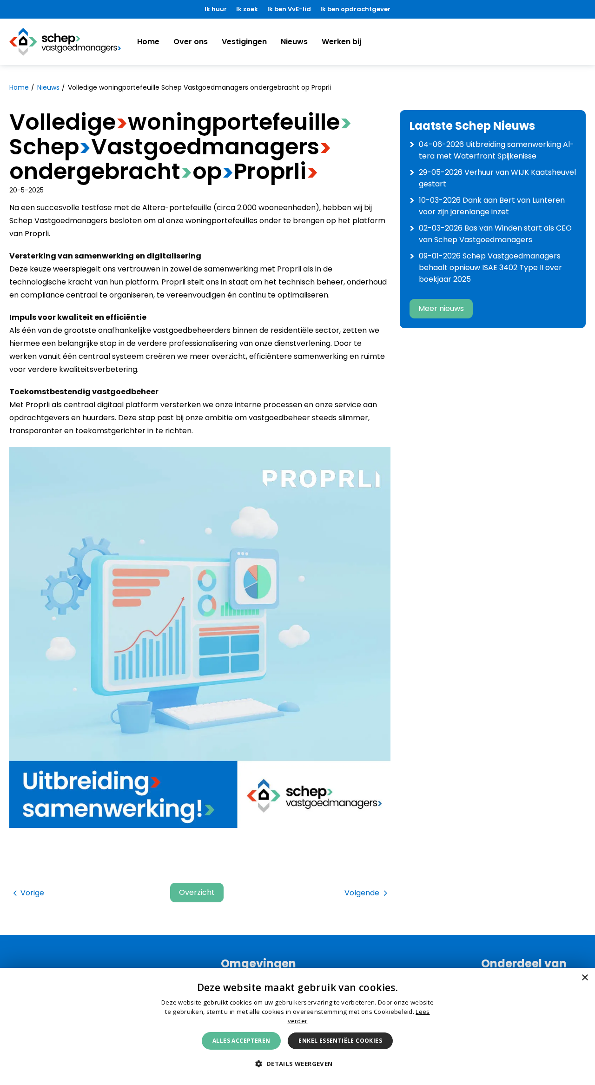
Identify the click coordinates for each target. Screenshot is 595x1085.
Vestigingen (244, 41)
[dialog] (297, 1026)
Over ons (190, 41)
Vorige (32, 892)
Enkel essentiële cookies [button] (340, 1041)
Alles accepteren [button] (241, 1041)
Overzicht (197, 892)
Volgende (361, 892)
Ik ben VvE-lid (289, 9)
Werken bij (341, 41)
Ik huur (216, 9)
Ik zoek (247, 9)
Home (148, 41)
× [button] (584, 977)
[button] (297, 1064)
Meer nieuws (441, 308)
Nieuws (294, 41)
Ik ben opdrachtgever (355, 9)
